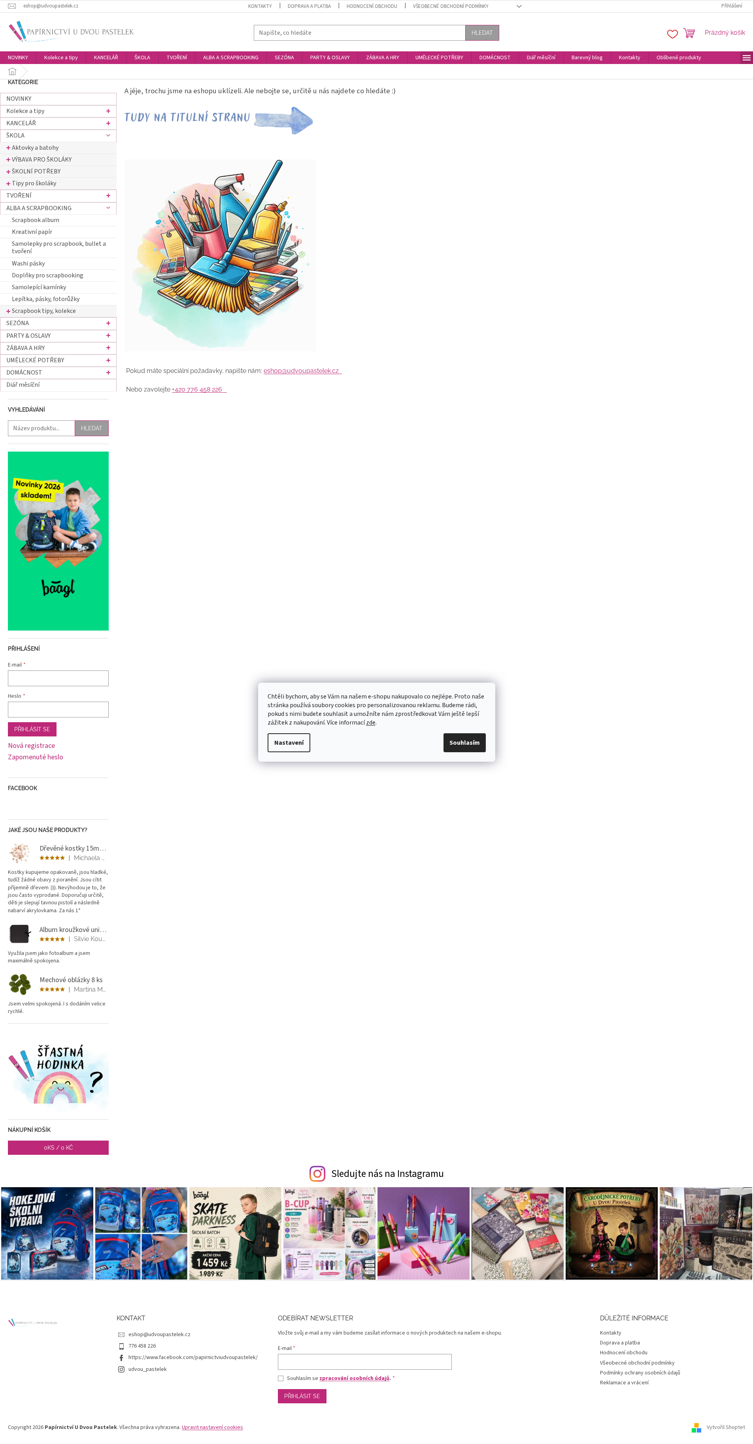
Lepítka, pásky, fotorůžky (45, 299)
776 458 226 (142, 1346)
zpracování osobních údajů (354, 1378)
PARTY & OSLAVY (28, 335)
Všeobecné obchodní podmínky (451, 6)
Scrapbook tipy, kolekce (44, 311)
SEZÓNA (17, 323)
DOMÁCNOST (24, 372)
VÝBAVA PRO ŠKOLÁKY (42, 159)
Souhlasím (464, 742)
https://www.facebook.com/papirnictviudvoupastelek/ (193, 1357)
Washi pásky (28, 263)
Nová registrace (31, 746)
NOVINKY (18, 98)
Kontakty (260, 6)
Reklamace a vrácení (624, 1383)
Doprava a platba (309, 6)
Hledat (482, 33)
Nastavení (289, 742)
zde (371, 722)
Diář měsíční (23, 384)
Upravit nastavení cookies (212, 1427)
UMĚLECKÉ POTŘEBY (35, 360)
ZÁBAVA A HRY (25, 348)
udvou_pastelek (147, 1369)
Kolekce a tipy (25, 111)
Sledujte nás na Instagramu (387, 1174)
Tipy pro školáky (34, 183)
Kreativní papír (32, 232)
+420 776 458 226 (199, 389)
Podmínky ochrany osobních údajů (640, 1373)
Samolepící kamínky (39, 287)
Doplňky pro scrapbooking (47, 275)
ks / (58, 1148)
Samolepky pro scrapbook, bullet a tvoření (59, 247)
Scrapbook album (35, 220)
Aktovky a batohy (35, 147)
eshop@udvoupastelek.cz (303, 371)
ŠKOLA (15, 135)
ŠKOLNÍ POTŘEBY (36, 171)
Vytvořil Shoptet (726, 1427)
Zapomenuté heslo (35, 757)
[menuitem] (18, 57)
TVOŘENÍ (19, 195)
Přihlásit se (32, 729)
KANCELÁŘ (21, 123)
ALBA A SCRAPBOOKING (39, 208)
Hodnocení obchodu (372, 6)
